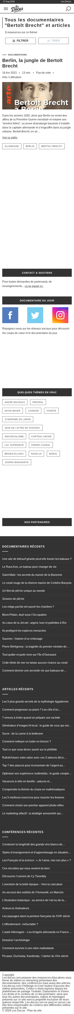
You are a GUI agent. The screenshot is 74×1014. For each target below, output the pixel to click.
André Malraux (15, 402)
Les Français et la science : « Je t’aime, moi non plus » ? (36, 860)
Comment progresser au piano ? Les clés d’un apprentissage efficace (30, 710)
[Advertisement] (37, 207)
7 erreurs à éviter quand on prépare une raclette (31, 717)
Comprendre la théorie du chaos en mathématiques (33, 789)
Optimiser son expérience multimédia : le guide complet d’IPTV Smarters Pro (36, 774)
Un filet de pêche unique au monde (23, 590)
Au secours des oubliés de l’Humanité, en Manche (33, 892)
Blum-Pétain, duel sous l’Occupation (24, 614)
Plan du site (34, 1010)
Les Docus (18, 1010)
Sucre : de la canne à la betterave (22, 733)
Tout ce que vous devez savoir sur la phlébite (29, 749)
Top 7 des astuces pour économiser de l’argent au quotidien (32, 766)
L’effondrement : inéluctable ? (20, 924)
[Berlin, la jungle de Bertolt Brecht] (37, 111)
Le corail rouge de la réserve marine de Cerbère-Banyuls (36, 582)
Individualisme (14, 436)
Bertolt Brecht (51, 146)
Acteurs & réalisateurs (15, 908)
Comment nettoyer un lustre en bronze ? (26, 741)
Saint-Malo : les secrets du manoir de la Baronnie (32, 574)
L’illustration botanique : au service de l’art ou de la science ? (33, 901)
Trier (55, 40)
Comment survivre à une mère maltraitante (28, 948)
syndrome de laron (18, 419)
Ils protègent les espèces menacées (24, 630)
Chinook (33, 411)
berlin (30, 146)
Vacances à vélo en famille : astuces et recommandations (25, 782)
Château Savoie (41, 436)
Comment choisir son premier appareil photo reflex (33, 805)
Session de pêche (13, 598)
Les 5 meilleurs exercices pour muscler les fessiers (33, 797)
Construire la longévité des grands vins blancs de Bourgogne (32, 845)
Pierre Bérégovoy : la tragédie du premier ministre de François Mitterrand (34, 647)
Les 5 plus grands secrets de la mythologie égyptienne (35, 701)
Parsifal (38, 402)
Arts (4, 77)
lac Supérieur (14, 445)
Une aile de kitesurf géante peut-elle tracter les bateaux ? (37, 558)
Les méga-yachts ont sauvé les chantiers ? (28, 606)
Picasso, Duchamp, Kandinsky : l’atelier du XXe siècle (35, 956)
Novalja (36, 454)
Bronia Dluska (14, 454)
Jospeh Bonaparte (17, 462)
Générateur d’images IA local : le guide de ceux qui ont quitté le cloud (35, 726)
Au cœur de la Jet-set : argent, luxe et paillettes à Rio (34, 622)
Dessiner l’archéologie (16, 940)
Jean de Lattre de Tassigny (22, 428)
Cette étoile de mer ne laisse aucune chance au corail (35, 662)
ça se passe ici (34, 286)
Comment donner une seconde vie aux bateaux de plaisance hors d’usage (33, 671)
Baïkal (53, 454)
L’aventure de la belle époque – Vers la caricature (32, 884)
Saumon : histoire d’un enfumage (22, 638)
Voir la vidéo (9, 137)
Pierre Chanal (40, 445)
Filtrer (22, 40)
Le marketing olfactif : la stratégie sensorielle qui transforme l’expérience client (31, 814)
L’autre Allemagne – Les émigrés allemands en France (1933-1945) (35, 932)
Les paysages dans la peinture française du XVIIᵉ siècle (36, 916)
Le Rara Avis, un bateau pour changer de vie (29, 566)
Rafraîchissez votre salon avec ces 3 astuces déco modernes (33, 758)
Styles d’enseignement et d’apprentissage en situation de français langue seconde (35, 853)
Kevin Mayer (12, 411)
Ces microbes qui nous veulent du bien (26, 868)
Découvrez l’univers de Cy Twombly (24, 876)
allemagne (12, 146)
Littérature (15, 77)
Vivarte (51, 411)
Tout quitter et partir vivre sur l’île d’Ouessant (29, 654)
